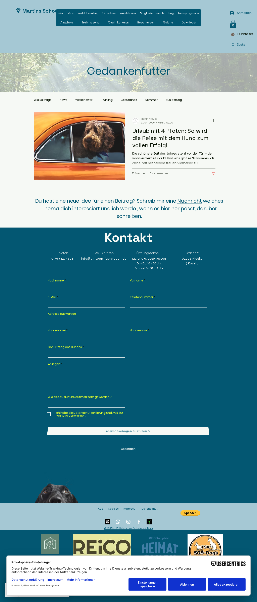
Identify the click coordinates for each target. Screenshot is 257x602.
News (63, 100)
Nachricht (189, 200)
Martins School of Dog (49, 11)
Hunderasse (138, 330)
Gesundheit (129, 100)
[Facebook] (139, 521)
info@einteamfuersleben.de (104, 259)
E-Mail (52, 297)
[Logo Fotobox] (149, 521)
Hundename (57, 330)
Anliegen (54, 364)
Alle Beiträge (43, 100)
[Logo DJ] (107, 521)
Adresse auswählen (62, 313)
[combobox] (86, 320)
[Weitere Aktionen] (214, 120)
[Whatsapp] (118, 521)
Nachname (56, 280)
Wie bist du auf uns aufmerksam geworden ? (80, 397)
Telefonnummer (141, 297)
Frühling (107, 100)
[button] (233, 24)
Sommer (151, 100)
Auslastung (174, 100)
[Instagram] (128, 521)
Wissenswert (84, 100)
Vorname (136, 280)
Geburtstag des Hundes (65, 347)
